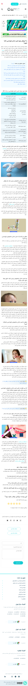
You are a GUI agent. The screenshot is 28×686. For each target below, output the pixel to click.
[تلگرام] (15, 676)
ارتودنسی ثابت (22, 587)
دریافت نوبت (14, 4)
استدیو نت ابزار (8, 684)
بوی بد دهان (11, 204)
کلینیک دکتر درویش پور (23, 15)
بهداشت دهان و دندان (19, 461)
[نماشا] (8, 676)
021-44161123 (11, 637)
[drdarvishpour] (13, 9)
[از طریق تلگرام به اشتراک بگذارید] (7, 520)
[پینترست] (19, 676)
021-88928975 (22, 614)
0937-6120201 (22, 612)
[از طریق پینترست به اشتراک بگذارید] (10, 520)
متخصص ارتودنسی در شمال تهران (19, 580)
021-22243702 (22, 658)
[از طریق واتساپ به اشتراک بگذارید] (20, 520)
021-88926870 (9, 614)
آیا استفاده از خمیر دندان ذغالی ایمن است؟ (10, 408)
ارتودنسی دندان (22, 585)
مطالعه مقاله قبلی (14, 529)
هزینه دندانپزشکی (21, 594)
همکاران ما (23, 599)
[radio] (19, 503)
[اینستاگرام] (12, 676)
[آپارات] (22, 676)
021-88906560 (22, 616)
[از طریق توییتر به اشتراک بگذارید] (17, 520)
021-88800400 (24, 4)
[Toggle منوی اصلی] (25, 9)
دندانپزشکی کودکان (21, 596)
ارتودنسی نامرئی (22, 592)
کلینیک (20, 604)
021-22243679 (16, 658)
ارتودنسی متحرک (22, 590)
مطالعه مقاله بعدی (14, 533)
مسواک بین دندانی (22, 442)
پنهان (13, 63)
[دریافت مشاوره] (25, 683)
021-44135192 (17, 637)
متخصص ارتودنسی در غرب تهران (19, 583)
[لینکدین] (5, 676)
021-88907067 (16, 614)
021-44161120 (23, 637)
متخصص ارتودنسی (8, 246)
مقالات (17, 15)
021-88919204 (16, 612)
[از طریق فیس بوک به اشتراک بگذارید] (14, 520)
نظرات (3, 25)
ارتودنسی (4, 148)
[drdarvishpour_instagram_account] (2, 4)
